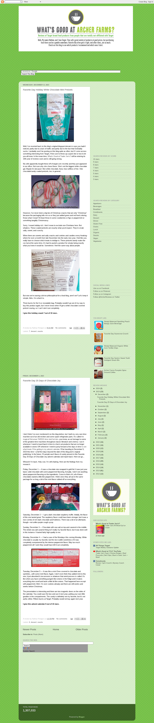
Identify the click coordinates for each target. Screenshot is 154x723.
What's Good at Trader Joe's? (59, 156)
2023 (98, 391)
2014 (98, 467)
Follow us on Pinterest (101, 291)
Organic (96, 232)
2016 (98, 461)
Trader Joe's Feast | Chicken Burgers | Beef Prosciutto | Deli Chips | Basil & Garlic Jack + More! (112, 555)
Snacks (96, 235)
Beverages (97, 206)
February (101, 435)
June (100, 422)
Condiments (97, 212)
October (101, 409)
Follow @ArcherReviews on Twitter (106, 297)
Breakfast (96, 209)
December (102, 394)
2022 (98, 442)
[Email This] (75, 328)
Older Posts (82, 629)
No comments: (61, 328)
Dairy (95, 215)
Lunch (95, 229)
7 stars (95, 168)
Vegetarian (97, 241)
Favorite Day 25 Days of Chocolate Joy (42, 380)
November (102, 406)
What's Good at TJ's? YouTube (108, 551)
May (100, 425)
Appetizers (97, 203)
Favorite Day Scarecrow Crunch (116, 334)
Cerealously (101, 561)
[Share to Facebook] (81, 328)
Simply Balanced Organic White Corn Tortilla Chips (116, 347)
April (100, 428)
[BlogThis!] (77, 328)
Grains (95, 227)
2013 (98, 470)
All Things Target (103, 546)
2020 (98, 448)
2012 (98, 474)
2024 (98, 388)
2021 (98, 445)
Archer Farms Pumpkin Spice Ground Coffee (115, 371)
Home (56, 629)
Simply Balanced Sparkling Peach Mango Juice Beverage (117, 322)
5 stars (95, 173)
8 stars (95, 165)
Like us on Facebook (101, 288)
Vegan (95, 238)
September (102, 413)
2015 (98, 464)
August (101, 416)
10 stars (96, 159)
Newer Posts (29, 629)
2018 (98, 455)
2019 (98, 451)
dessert (34, 331)
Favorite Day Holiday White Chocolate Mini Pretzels (48, 90)
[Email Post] (70, 328)
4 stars (95, 176)
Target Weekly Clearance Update (107, 547)
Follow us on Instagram (102, 294)
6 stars (95, 171)
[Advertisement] (65, 60)
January (101, 438)
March (100, 432)
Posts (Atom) (38, 634)
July (99, 419)
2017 (98, 458)
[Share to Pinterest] (84, 328)
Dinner (95, 221)
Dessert (96, 218)
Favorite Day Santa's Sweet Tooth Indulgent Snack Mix (117, 359)
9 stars (95, 162)
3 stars (95, 179)
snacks (40, 331)
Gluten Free (97, 224)
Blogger (81, 717)
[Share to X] (79, 328)
